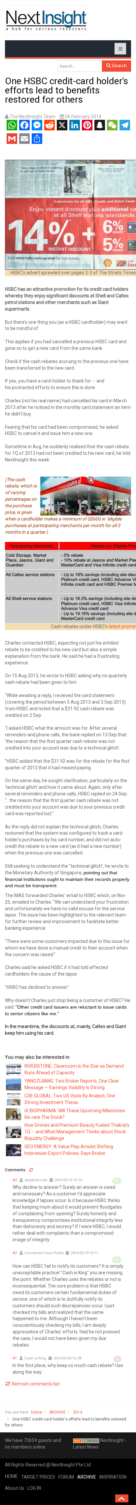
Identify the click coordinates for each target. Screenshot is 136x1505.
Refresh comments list (35, 1384)
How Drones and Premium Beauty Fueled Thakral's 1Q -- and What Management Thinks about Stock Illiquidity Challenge (76, 1131)
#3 (15, 1180)
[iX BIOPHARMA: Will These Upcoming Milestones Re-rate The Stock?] (14, 1113)
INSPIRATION (112, 1477)
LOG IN (34, 1488)
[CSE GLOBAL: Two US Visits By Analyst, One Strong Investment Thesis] (14, 1099)
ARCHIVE (57, 1412)
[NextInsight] (46, 20)
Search (119, 65)
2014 (77, 1412)
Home (36, 1412)
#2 (15, 1253)
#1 (15, 1358)
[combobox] (79, 66)
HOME (11, 1476)
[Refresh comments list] (30, 1170)
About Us (14, 1488)
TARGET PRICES (38, 1477)
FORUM (66, 1477)
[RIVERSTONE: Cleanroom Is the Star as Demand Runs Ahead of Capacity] (14, 1069)
